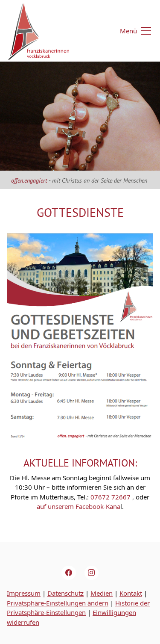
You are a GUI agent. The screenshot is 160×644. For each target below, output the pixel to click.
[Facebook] (68, 573)
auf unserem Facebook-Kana (78, 506)
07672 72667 (110, 497)
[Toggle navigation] (130, 31)
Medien (101, 593)
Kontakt (130, 593)
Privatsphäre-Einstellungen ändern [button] (57, 603)
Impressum (24, 593)
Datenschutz (65, 593)
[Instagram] (91, 573)
